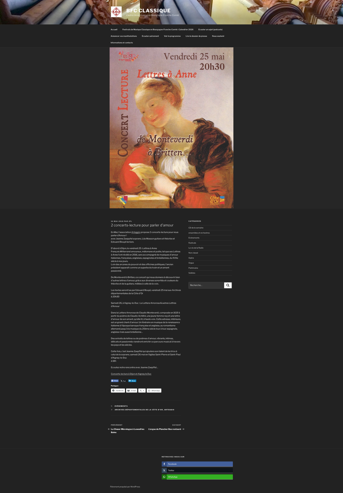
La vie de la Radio (196, 248)
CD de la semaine (196, 228)
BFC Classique (148, 11)
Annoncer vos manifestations (124, 36)
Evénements (121, 406)
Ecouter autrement (150, 36)
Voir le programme (172, 36)
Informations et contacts (122, 42)
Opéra (191, 258)
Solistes (192, 273)
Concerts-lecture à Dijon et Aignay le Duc (131, 374)
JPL (130, 221)
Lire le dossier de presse (196, 36)
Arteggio (135, 232)
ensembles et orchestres (199, 233)
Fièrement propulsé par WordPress (125, 486)
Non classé (193, 253)
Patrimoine (193, 268)
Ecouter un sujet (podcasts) (210, 29)
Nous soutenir (218, 36)
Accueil (114, 29)
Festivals (192, 243)
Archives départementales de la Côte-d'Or (139, 410)
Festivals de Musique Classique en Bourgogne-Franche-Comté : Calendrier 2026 (157, 29)
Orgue (191, 263)
